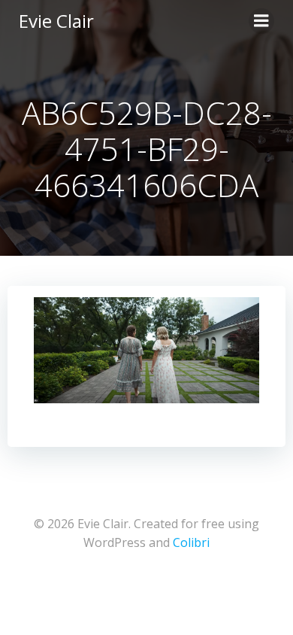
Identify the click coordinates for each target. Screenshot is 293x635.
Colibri (191, 542)
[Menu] (261, 21)
